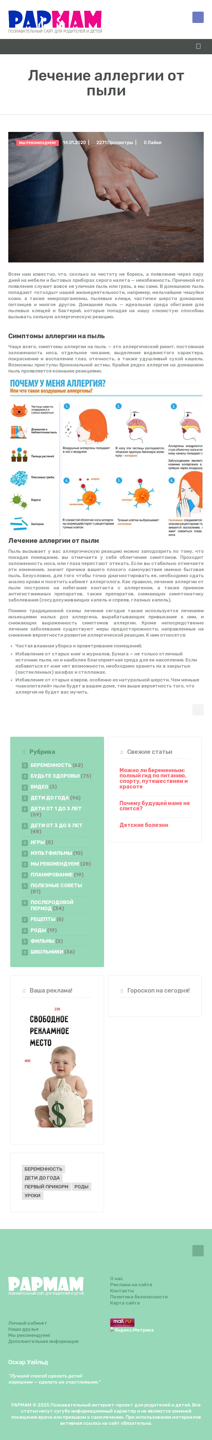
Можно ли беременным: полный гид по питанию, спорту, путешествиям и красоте (154, 779)
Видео (39, 787)
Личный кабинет (27, 1323)
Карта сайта (125, 1303)
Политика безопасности (139, 1297)
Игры (38, 842)
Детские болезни (144, 825)
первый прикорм (46, 1186)
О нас (116, 1278)
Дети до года (50, 798)
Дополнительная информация (43, 1341)
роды (82, 1186)
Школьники (47, 952)
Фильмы (42, 941)
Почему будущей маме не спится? (155, 806)
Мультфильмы (51, 853)
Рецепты (43, 919)
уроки (33, 1195)
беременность (43, 1169)
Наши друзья (23, 1329)
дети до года (42, 1178)
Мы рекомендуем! (37, 143)
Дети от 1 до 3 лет (56, 808)
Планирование (52, 874)
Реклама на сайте (131, 1284)
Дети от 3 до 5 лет (57, 825)
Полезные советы (56, 885)
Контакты (122, 1290)
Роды (38, 930)
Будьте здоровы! (55, 776)
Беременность (51, 765)
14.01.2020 (74, 142)
